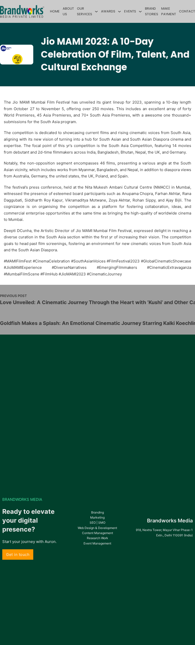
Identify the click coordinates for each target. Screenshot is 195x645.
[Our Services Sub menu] (96, 11)
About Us (68, 11)
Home (55, 11)
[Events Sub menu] (140, 11)
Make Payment (168, 11)
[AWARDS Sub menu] (119, 11)
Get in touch (17, 554)
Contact (187, 11)
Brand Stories (151, 11)
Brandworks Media (170, 520)
